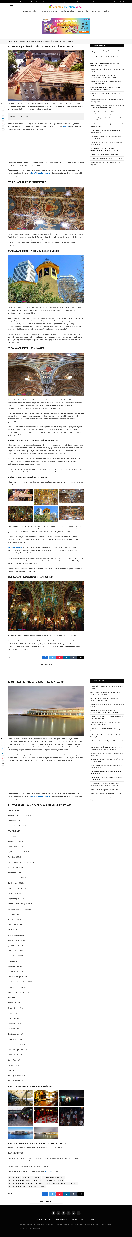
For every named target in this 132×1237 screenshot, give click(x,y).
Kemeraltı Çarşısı (15, 547)
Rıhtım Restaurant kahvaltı (69, 1183)
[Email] (3, 128)
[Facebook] (3, 109)
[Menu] (11, 6)
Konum (48, 1171)
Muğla (58, 2)
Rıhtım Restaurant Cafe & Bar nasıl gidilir (21, 1183)
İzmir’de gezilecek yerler (41, 796)
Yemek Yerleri (96, 11)
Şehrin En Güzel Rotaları (50, 11)
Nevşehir (64, 2)
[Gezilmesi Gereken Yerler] (66, 6)
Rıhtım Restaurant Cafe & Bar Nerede (47, 1183)
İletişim (106, 11)
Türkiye (11, 2)
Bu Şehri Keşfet (13, 41)
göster (27, 116)
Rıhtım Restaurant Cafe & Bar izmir (53, 1177)
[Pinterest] (3, 123)
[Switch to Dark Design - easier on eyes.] (120, 1)
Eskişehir (72, 2)
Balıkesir (51, 2)
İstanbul (18, 2)
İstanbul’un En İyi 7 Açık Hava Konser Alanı (104, 154)
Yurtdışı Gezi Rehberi (61, 1219)
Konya (95, 2)
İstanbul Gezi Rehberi (30, 11)
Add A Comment (46, 665)
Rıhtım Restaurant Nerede (37, 1186)
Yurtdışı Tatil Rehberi (68, 11)
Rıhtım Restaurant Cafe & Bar (31, 1177)
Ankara (32, 2)
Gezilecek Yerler (43, 1219)
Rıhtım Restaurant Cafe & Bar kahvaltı (20, 1180)
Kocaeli (25, 2)
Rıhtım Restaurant (14, 1177)
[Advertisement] (46, 146)
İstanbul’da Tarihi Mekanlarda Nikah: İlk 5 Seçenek (106, 158)
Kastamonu (87, 2)
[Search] (123, 1)
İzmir (37, 2)
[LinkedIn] (3, 118)
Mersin (79, 2)
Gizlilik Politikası (79, 1219)
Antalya (44, 2)
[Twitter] (3, 113)
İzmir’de (66, 126)
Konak (34, 41)
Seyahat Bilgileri (83, 11)
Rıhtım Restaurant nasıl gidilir (18, 1186)
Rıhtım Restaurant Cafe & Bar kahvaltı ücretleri (48, 1180)
